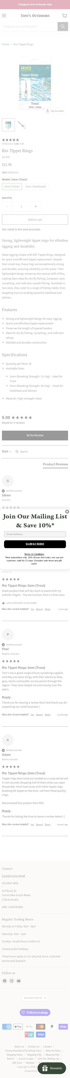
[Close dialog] (67, 511)
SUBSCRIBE (35, 544)
